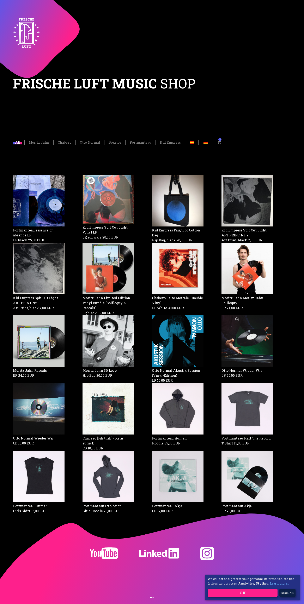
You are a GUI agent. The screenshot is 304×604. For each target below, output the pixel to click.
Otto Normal (90, 142)
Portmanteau (140, 142)
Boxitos (115, 142)
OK (243, 592)
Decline (287, 593)
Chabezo (64, 142)
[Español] (192, 141)
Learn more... (279, 583)
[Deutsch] (205, 141)
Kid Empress (170, 142)
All (17, 142)
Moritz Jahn (39, 142)
